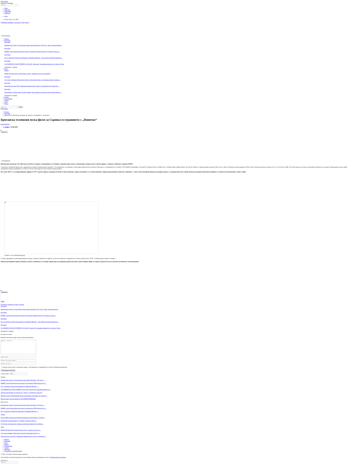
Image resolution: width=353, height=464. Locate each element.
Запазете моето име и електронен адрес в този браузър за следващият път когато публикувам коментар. (35, 367)
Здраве (6, 100)
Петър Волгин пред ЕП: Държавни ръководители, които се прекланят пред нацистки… (31, 86)
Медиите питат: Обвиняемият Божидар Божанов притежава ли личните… (24, 396)
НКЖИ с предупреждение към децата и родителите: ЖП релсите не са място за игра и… (32, 51)
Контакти (7, 449)
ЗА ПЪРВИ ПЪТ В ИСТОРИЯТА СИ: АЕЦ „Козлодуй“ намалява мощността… (26, 389)
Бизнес (6, 70)
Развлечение (8, 99)
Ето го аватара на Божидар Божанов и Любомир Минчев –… (20, 386)
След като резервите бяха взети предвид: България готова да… (20, 433)
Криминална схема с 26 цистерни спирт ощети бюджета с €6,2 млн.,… (23, 380)
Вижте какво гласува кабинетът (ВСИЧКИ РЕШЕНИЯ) (18, 399)
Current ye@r (5, 374)
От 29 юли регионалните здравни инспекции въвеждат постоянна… (22, 424)
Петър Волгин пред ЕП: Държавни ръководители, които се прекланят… (23, 436)
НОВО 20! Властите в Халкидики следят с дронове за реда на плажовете (27, 73)
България (7, 40)
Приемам (53, 457)
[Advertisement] (34, 29)
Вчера (6, 104)
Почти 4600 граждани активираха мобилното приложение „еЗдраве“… (23, 417)
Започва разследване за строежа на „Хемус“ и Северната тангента (21, 392)
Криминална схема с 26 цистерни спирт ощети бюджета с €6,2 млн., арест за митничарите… (33, 45)
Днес (6, 102)
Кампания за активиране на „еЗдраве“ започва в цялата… (19, 421)
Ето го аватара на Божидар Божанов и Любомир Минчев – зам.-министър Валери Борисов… (33, 58)
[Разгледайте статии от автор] (4, 300)
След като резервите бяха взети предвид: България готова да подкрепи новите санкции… (32, 80)
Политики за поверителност (13, 451)
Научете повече (61, 457)
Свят (5, 69)
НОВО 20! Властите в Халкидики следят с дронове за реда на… (21, 430)
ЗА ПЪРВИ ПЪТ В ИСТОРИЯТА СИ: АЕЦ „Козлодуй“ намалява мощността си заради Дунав (34, 64)
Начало (6, 39)
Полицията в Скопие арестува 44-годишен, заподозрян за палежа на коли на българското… (33, 92)
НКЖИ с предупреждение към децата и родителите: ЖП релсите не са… (24, 383)
